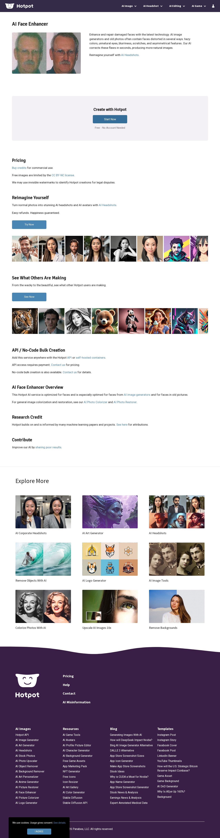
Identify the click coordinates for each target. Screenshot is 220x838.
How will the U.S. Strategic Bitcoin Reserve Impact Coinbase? (177, 768)
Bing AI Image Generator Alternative (131, 745)
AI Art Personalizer (26, 776)
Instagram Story (166, 740)
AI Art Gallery (70, 787)
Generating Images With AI (126, 734)
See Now (29, 296)
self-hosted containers (90, 357)
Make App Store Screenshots (127, 766)
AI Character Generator (76, 750)
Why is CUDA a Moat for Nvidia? (129, 776)
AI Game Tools (71, 734)
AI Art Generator (25, 745)
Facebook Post (166, 750)
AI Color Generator (74, 792)
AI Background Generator (77, 755)
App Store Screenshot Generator (129, 787)
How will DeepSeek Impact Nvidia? (131, 740)
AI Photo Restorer (125, 402)
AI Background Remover (29, 771)
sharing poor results (48, 447)
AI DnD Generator (167, 786)
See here (122, 424)
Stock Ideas (117, 771)
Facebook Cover (167, 745)
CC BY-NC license (63, 175)
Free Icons (69, 776)
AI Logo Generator (26, 803)
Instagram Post (166, 734)
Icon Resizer (70, 782)
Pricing (68, 676)
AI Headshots (130, 55)
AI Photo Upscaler (26, 761)
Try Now (29, 224)
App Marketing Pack (75, 766)
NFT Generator (71, 771)
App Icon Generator (121, 761)
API (69, 357)
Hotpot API (22, 734)
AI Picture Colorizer (27, 797)
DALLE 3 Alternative (122, 750)
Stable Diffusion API (75, 803)
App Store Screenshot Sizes (127, 755)
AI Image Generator (27, 740)
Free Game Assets (74, 761)
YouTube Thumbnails (169, 761)
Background (164, 796)
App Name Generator (122, 782)
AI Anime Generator (27, 782)
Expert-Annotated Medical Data (128, 803)
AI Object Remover (26, 766)
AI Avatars (69, 740)
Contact (69, 693)
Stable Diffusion (72, 797)
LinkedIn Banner (167, 755)
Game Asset (164, 776)
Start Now (110, 119)
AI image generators (137, 394)
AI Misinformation (76, 702)
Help (66, 685)
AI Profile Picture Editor (77, 745)
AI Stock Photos (25, 755)
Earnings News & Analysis (125, 797)
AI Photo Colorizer (95, 402)
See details (59, 822)
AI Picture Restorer (26, 787)
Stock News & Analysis (124, 792)
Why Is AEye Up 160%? (171, 791)
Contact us (58, 365)
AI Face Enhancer (25, 792)
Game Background (168, 781)
